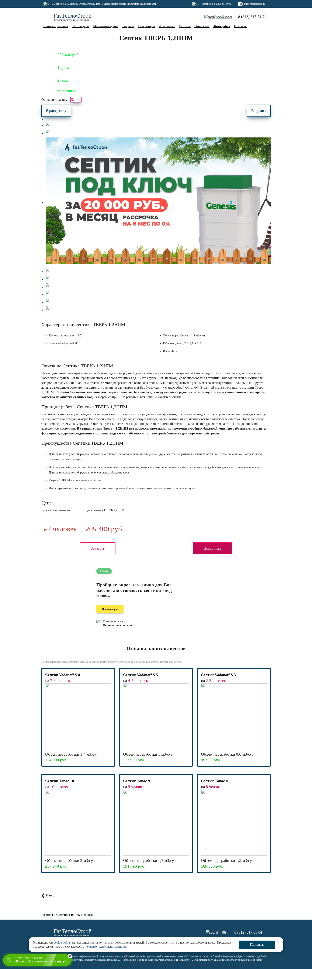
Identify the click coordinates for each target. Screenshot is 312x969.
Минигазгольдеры (105, 26)
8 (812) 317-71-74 (252, 17)
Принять (257, 944)
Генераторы (146, 26)
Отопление (201, 26)
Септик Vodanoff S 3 (218, 675)
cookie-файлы (62, 942)
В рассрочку (56, 111)
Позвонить (212, 548)
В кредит (258, 111)
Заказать (98, 548)
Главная (47, 915)
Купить (76, 99)
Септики (185, 26)
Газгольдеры (80, 26)
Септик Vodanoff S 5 (140, 675)
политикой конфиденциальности (106, 946)
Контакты (240, 26)
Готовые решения (55, 26)
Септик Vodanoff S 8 (62, 675)
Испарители (167, 26)
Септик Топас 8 (214, 781)
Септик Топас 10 (59, 781)
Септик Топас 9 (136, 781)
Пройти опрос (110, 609)
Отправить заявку (54, 99)
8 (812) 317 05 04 (248, 932)
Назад (50, 895)
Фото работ (221, 26)
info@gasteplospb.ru (254, 3)
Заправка (128, 26)
